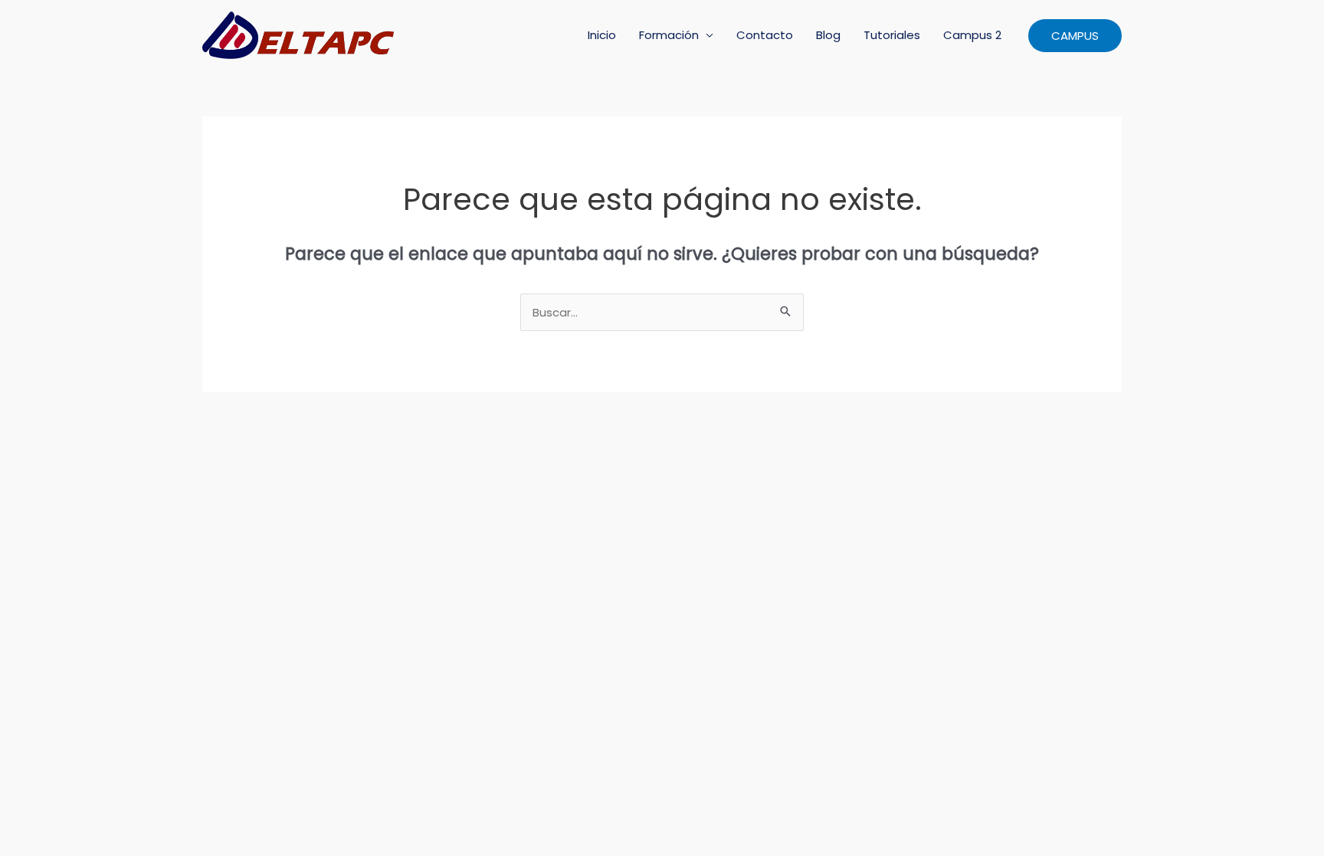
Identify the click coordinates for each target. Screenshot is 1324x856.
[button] (1075, 35)
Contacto (764, 35)
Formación (669, 35)
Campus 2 (972, 35)
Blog (828, 35)
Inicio (602, 35)
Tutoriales (892, 35)
